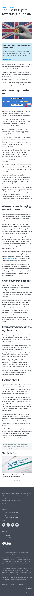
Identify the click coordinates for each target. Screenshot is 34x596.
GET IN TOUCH (10, 59)
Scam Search (8, 537)
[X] (8, 525)
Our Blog (7, 534)
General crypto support (11, 512)
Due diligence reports (11, 515)
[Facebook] (3, 525)
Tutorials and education (11, 517)
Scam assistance (9, 514)
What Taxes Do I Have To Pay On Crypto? (20, 475)
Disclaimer (29, 593)
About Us (7, 535)
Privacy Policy (28, 588)
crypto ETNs (10, 258)
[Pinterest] (17, 525)
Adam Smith (7, 19)
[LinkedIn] (12, 525)
